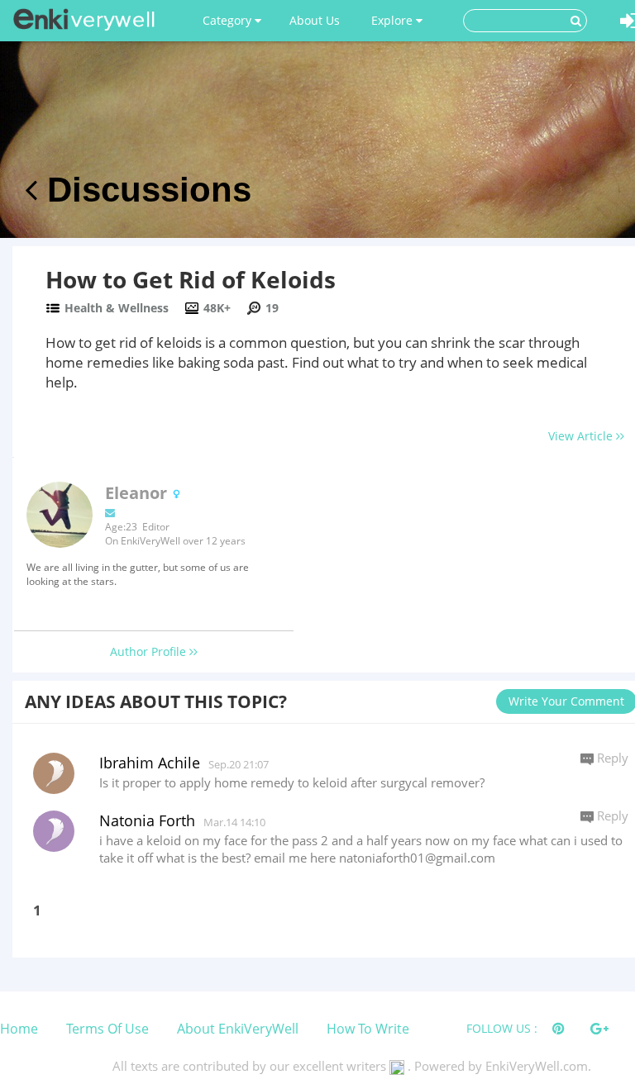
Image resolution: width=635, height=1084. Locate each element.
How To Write (368, 1029)
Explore (393, 20)
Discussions (144, 189)
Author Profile (149, 651)
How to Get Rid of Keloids (190, 279)
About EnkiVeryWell (237, 1029)
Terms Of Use (107, 1029)
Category (229, 20)
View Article (582, 436)
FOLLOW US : (501, 1028)
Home (19, 1029)
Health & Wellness (116, 308)
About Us (314, 20)
